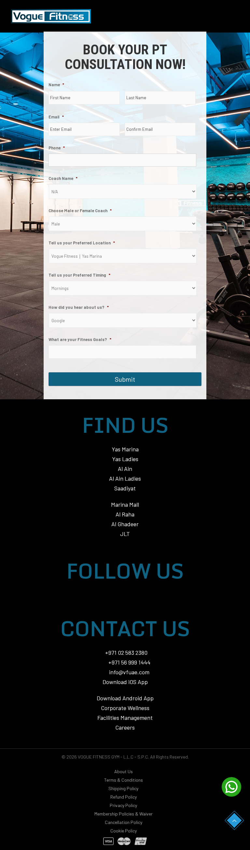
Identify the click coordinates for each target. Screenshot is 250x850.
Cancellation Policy (123, 822)
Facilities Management (125, 717)
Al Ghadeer (125, 524)
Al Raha (125, 514)
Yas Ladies (125, 458)
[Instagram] (112, 594)
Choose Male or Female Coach (80, 210)
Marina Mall (125, 504)
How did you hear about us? (79, 307)
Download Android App (125, 698)
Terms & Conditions (123, 780)
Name (56, 84)
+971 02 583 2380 (126, 652)
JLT (125, 533)
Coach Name (63, 178)
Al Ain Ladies (125, 478)
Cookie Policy (123, 830)
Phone (57, 147)
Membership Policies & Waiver (123, 813)
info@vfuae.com (129, 672)
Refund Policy (123, 797)
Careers (125, 727)
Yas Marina (125, 449)
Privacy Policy (123, 805)
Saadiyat (125, 488)
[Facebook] (138, 594)
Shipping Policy (123, 788)
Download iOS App (125, 681)
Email (56, 116)
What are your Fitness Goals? (80, 339)
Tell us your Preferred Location (82, 242)
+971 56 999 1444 (128, 662)
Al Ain (125, 468)
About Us (123, 771)
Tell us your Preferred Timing (79, 275)
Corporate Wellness (125, 707)
